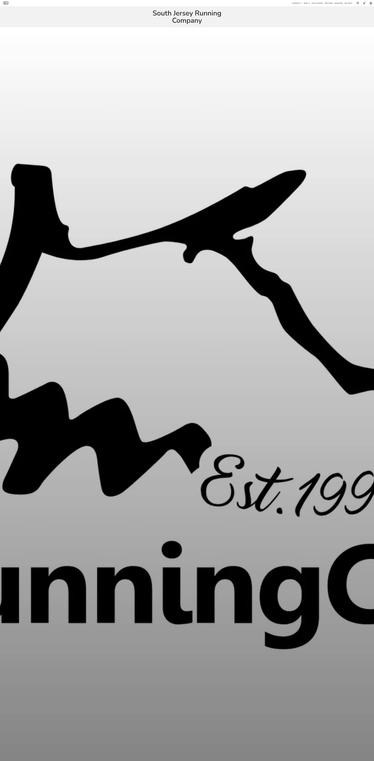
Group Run (338, 3)
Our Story (348, 3)
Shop (306, 3)
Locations (296, 3)
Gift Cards (329, 3)
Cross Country (317, 3)
